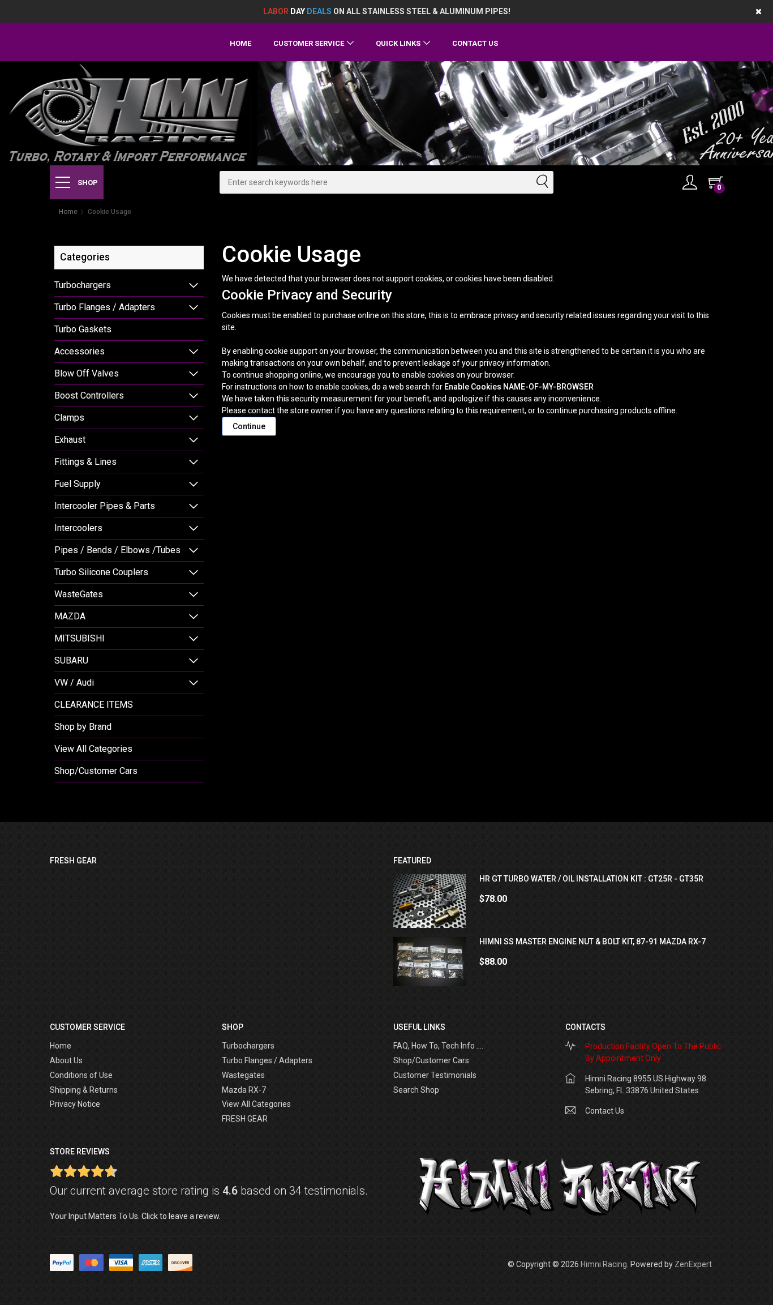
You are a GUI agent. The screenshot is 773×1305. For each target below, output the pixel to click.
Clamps (69, 417)
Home (240, 43)
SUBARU (71, 660)
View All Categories (93, 748)
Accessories (79, 351)
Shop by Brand (82, 726)
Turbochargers (82, 285)
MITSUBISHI (79, 638)
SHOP (87, 182)
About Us (66, 1060)
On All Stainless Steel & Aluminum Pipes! (386, 11)
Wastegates (243, 1075)
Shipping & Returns (84, 1089)
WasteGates (78, 594)
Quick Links (398, 43)
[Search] (541, 182)
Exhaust (69, 439)
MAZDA (69, 616)
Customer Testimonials (434, 1075)
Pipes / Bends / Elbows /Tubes (117, 550)
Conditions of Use (81, 1075)
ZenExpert (693, 1264)
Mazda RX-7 (244, 1089)
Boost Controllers (89, 395)
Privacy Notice (75, 1104)
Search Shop (416, 1089)
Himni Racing (604, 1264)
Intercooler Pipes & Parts (104, 505)
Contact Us (475, 43)
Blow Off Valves (86, 373)
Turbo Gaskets (82, 329)
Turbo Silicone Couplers (101, 572)
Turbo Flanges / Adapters (104, 307)
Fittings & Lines (85, 461)
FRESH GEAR (245, 1118)
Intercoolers (78, 528)
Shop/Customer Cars (96, 770)
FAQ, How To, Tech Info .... (438, 1045)
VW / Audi (74, 682)
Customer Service (308, 43)
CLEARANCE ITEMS (93, 704)
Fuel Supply (77, 483)
